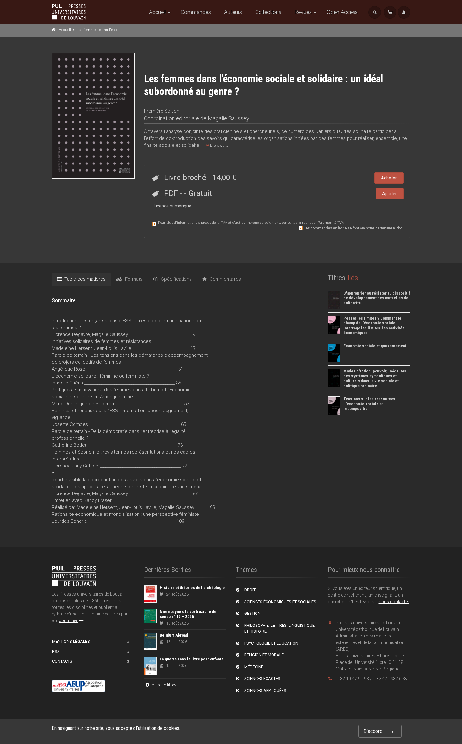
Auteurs (233, 12)
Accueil (157, 12)
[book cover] (93, 115)
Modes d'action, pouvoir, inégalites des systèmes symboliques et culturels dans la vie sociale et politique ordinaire (375, 378)
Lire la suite (218, 145)
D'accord (372, 731)
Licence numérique (172, 205)
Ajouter (389, 193)
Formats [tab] (133, 279)
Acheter (389, 177)
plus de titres (164, 684)
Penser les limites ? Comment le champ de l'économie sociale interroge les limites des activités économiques (374, 325)
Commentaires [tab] (224, 279)
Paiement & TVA (331, 223)
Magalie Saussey (228, 118)
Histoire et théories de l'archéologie (192, 587)
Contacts (62, 661)
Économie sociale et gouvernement (375, 346)
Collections (268, 12)
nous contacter (394, 601)
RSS (56, 651)
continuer (68, 620)
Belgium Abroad (174, 635)
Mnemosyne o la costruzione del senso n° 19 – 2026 (188, 614)
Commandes (196, 12)
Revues (303, 12)
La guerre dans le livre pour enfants (191, 659)
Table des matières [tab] (84, 279)
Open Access (342, 12)
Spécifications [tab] (176, 279)
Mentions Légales (71, 641)
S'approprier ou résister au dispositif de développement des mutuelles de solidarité (377, 298)
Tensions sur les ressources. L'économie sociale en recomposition (370, 403)
